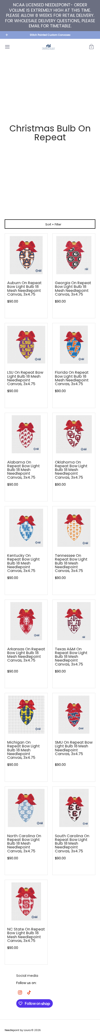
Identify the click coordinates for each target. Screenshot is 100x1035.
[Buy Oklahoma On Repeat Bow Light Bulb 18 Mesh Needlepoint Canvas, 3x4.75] (74, 434)
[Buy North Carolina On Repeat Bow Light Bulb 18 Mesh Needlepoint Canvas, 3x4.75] (26, 808)
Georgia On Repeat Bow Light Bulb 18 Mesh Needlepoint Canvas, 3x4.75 (73, 288)
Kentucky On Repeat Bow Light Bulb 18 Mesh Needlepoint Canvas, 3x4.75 (23, 563)
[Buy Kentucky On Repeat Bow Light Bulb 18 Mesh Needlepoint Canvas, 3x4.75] (26, 528)
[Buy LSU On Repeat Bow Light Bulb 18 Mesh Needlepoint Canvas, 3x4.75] (26, 345)
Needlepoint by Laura (18, 1030)
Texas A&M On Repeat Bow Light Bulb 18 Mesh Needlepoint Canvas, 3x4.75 (71, 656)
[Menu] (7, 47)
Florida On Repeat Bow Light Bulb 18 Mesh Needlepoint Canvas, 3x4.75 (72, 378)
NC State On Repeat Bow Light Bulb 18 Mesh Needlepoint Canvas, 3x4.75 (26, 934)
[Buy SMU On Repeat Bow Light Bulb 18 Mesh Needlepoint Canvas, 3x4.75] (74, 714)
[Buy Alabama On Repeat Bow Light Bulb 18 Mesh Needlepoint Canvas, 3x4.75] (26, 434)
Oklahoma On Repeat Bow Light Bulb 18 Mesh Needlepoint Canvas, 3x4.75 (71, 470)
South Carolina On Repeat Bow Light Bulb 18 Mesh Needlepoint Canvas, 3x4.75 (72, 843)
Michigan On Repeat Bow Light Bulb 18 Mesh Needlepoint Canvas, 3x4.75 (23, 750)
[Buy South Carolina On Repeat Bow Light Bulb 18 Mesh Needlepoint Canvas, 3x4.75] (74, 808)
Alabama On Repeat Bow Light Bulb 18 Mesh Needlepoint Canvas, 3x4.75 (23, 470)
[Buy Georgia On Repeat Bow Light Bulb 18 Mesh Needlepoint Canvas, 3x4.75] (74, 255)
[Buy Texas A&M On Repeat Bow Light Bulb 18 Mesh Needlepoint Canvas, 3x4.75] (74, 621)
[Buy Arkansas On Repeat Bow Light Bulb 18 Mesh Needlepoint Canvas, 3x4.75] (26, 621)
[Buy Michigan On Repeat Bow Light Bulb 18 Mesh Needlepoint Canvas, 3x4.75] (26, 714)
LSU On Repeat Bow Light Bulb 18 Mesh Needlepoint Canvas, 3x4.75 (25, 378)
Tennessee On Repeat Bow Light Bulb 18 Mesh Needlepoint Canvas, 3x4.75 (71, 563)
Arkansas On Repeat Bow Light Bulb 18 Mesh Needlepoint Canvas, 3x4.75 (26, 654)
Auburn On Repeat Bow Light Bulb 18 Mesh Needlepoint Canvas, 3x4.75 (24, 288)
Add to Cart (26, 311)
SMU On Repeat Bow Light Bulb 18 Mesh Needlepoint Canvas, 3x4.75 (74, 748)
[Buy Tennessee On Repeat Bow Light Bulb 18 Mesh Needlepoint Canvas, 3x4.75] (74, 528)
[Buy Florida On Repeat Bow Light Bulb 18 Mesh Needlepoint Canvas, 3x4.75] (74, 345)
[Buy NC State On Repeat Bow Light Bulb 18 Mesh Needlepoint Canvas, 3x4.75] (26, 901)
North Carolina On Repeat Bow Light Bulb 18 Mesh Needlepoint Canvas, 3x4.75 (24, 843)
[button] (91, 47)
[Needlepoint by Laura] (48, 47)
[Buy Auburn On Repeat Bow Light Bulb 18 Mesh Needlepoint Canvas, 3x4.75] (26, 255)
